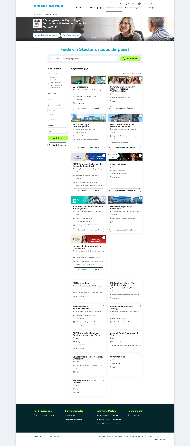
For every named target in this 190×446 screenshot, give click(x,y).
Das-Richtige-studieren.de (107, 415)
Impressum (100, 436)
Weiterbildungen (132, 8)
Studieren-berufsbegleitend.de (108, 423)
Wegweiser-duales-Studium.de (108, 419)
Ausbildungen (149, 8)
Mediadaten (70, 415)
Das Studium (81, 8)
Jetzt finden (131, 58)
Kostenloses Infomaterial (46, 35)
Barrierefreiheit (147, 436)
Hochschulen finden (114, 8)
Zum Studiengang (70, 35)
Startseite (37, 14)
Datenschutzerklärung (114, 436)
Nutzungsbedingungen (132, 436)
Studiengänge (96, 8)
